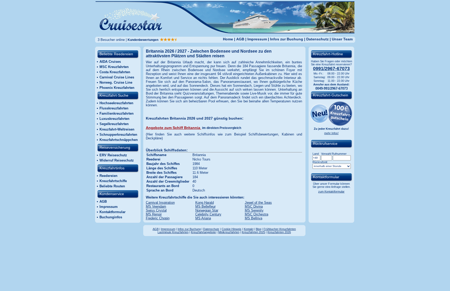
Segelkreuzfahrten (114, 124)
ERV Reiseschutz (113, 155)
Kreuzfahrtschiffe (113, 181)
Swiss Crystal (156, 210)
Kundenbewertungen (144, 40)
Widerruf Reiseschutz (116, 160)
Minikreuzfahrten (228, 232)
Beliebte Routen (112, 186)
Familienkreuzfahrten (116, 113)
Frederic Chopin (158, 218)
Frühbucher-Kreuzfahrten (280, 229)
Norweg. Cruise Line (115, 82)
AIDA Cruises (110, 62)
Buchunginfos (110, 217)
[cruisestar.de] (225, 32)
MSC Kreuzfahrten (114, 67)
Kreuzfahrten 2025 (253, 232)
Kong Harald (204, 203)
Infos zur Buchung (286, 39)
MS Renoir (154, 214)
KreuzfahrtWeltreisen (116, 129)
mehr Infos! (331, 133)
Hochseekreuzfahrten (116, 103)
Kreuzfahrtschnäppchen (118, 140)
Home (228, 39)
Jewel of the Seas (258, 203)
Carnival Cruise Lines (116, 77)
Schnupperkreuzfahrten (118, 135)
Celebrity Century (208, 214)
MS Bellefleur (205, 206)
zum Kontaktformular (331, 191)
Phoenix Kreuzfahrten (116, 88)
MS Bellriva (253, 218)
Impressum (257, 39)
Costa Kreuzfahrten (114, 72)
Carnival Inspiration (160, 203)
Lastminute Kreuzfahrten (173, 232)
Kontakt (248, 229)
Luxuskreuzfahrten (114, 119)
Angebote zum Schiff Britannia (173, 128)
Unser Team (342, 39)
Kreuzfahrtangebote (203, 232)
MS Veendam (156, 206)
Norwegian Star (206, 210)
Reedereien (108, 176)
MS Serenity (254, 210)
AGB (240, 39)
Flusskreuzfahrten (113, 108)
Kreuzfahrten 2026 (279, 232)
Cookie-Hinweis (231, 229)
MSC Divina (254, 206)
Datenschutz (317, 39)
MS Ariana (203, 218)
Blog (258, 229)
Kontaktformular (112, 212)
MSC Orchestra (256, 214)
